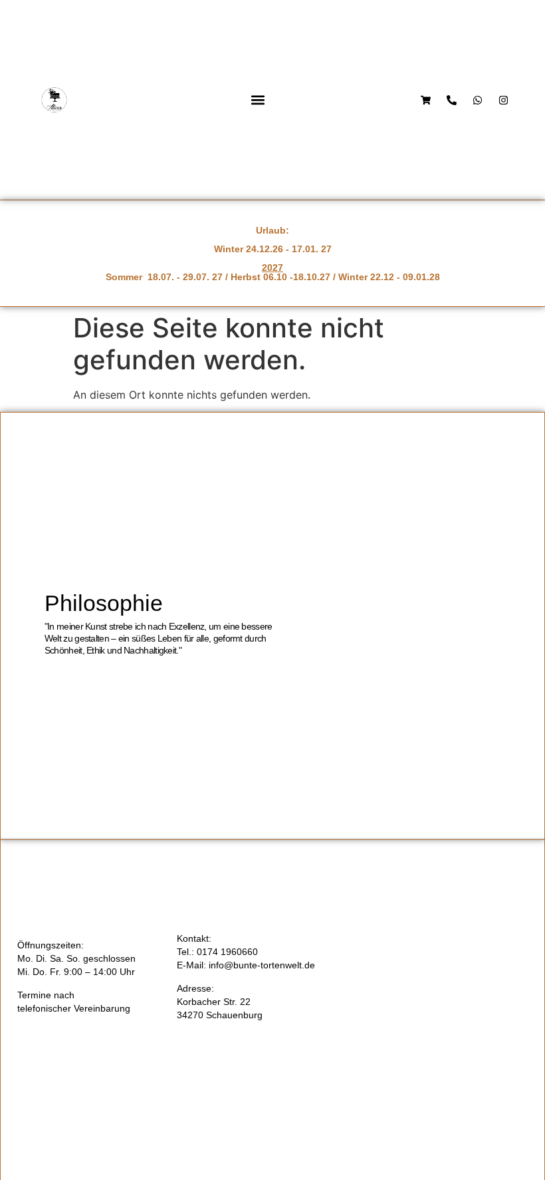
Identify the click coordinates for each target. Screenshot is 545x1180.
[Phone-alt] (452, 100)
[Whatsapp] (478, 100)
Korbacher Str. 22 (214, 1001)
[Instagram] (503, 100)
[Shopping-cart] (426, 100)
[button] (258, 100)
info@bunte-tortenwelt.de (262, 965)
